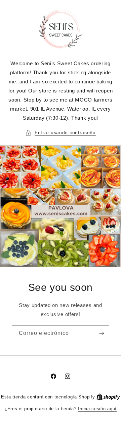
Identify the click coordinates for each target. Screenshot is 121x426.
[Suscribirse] (101, 333)
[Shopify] (108, 396)
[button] (60, 132)
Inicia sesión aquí (97, 408)
